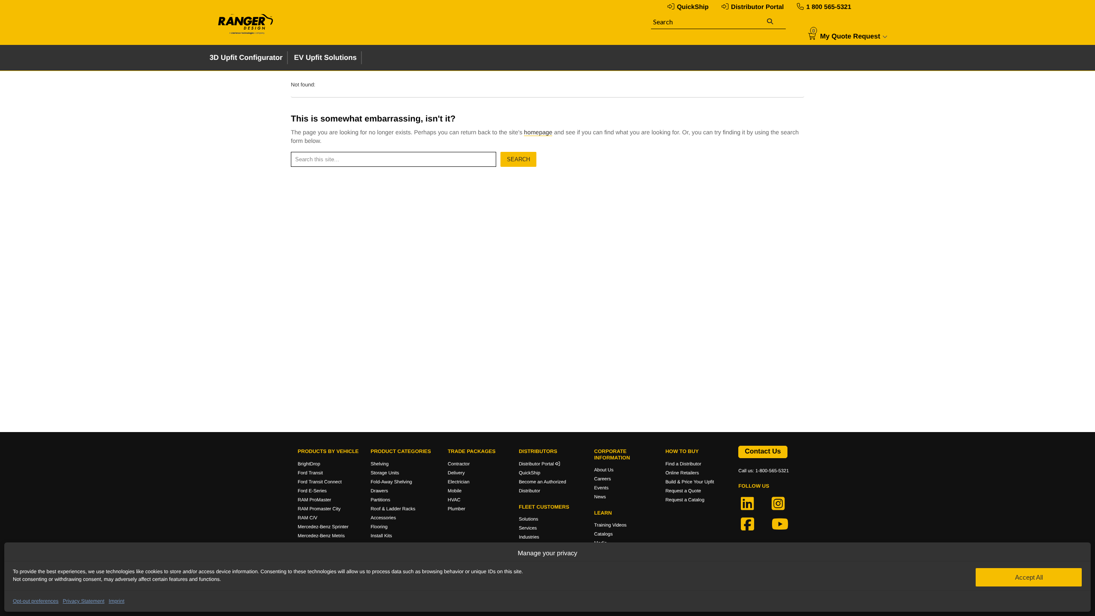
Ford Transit (310, 473)
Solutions (528, 519)
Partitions (380, 500)
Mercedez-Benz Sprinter (323, 527)
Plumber (456, 509)
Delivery (456, 473)
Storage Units (384, 473)
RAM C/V (307, 518)
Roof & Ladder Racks (392, 509)
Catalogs (603, 534)
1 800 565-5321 (828, 7)
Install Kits (381, 536)
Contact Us (763, 451)
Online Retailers (682, 473)
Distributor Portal (757, 7)
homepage (538, 132)
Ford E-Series (312, 491)
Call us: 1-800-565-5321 (763, 471)
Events (601, 488)
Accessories (383, 518)
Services (528, 528)
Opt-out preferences (36, 601)
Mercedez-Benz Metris (321, 536)
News (600, 497)
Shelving (379, 464)
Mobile (455, 491)
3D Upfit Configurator (246, 57)
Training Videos (610, 525)
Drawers (379, 491)
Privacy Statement (83, 601)
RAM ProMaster (314, 500)
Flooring (379, 527)
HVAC (454, 500)
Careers (602, 479)
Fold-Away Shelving (391, 482)
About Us (603, 470)
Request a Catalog (685, 500)
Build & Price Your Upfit (690, 482)
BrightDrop (309, 464)
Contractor (459, 464)
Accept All (1029, 577)
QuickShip (692, 7)
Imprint (116, 601)
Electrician (459, 482)
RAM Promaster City (319, 509)
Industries (529, 537)
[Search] (770, 22)
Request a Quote (683, 491)
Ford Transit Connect (320, 482)
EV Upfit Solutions (325, 57)
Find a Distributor (683, 464)
